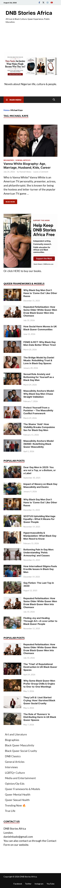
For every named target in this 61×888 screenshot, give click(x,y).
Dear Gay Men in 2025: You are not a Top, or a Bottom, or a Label (39, 470)
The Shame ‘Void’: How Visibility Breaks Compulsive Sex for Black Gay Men (39, 427)
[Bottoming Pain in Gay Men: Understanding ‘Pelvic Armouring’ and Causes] (12, 550)
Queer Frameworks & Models (22, 789)
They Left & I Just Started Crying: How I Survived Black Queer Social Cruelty (39, 700)
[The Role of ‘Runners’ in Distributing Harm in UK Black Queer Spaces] (12, 714)
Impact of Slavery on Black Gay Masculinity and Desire (40, 485)
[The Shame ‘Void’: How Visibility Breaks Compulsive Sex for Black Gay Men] (12, 424)
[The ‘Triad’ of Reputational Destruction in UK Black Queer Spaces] (12, 664)
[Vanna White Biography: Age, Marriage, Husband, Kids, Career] (30, 141)
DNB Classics (13, 756)
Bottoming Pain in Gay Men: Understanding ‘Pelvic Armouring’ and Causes (38, 552)
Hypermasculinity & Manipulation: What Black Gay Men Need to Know (39, 535)
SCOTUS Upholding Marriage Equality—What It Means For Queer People (39, 519)
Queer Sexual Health (17, 799)
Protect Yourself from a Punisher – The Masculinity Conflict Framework (38, 410)
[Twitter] (43, 2)
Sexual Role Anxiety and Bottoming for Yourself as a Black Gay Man (38, 377)
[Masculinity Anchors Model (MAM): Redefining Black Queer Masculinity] (12, 441)
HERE (16, 271)
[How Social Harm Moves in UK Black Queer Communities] (12, 327)
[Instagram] (47, 2)
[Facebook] (39, 2)
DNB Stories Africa (29, 13)
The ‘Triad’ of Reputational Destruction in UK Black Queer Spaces (40, 667)
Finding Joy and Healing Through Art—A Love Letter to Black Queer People (40, 621)
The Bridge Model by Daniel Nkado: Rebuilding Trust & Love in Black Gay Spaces (38, 360)
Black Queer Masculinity (19, 745)
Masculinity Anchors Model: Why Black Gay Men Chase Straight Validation (38, 393)
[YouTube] (51, 2)
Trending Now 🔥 (15, 805)
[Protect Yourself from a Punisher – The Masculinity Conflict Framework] (12, 408)
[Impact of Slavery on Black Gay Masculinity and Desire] (12, 484)
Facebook (17, 883)
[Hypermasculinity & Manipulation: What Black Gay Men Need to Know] (12, 533)
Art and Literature (16, 734)
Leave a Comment (40, 172)
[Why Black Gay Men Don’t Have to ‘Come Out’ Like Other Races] (12, 290)
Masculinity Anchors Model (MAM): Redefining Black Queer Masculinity (38, 443)
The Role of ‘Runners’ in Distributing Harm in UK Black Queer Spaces (39, 717)
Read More (9, 201)
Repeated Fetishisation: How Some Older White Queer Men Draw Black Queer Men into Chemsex (40, 311)
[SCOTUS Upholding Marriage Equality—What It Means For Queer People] (12, 516)
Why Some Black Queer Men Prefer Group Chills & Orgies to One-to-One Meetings (39, 683)
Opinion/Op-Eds (14, 783)
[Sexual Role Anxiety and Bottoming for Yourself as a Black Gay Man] (12, 374)
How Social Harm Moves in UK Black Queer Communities (40, 328)
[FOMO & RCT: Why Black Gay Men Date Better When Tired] (12, 342)
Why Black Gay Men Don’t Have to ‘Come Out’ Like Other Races (40, 293)
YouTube (50, 883)
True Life (10, 810)
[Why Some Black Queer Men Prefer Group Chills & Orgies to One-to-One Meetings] (12, 681)
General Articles (22, 160)
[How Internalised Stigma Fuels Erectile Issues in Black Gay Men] (12, 566)
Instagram (39, 883)
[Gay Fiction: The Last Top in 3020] (12, 583)
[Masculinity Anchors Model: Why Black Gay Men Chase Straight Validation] (12, 391)
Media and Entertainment (20, 778)
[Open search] (54, 99)
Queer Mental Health (17, 794)
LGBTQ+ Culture (15, 772)
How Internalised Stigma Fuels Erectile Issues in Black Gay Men (40, 569)
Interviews (11, 767)
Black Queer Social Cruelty (21, 750)
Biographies (9, 160)
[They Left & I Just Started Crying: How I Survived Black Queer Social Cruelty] (12, 698)
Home (6, 110)
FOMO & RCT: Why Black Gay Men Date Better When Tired (39, 343)
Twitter (28, 883)
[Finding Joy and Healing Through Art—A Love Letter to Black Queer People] (12, 618)
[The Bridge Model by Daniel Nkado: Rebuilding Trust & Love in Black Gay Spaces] (12, 358)
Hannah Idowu (25, 172)
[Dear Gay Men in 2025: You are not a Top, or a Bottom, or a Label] (12, 467)
